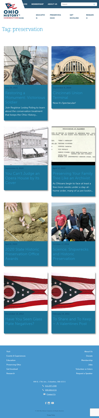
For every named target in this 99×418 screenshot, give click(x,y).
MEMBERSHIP (37, 4)
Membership (87, 360)
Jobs (90, 364)
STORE (24, 4)
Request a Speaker (84, 373)
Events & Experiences (18, 16)
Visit (8, 351)
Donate (89, 356)
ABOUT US (52, 4)
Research (90, 16)
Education (40, 16)
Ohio (40, 411)
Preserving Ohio (55, 16)
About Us (88, 351)
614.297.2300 (51, 385)
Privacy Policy (51, 415)
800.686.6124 (51, 390)
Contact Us (51, 394)
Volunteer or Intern (84, 369)
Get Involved (74, 16)
